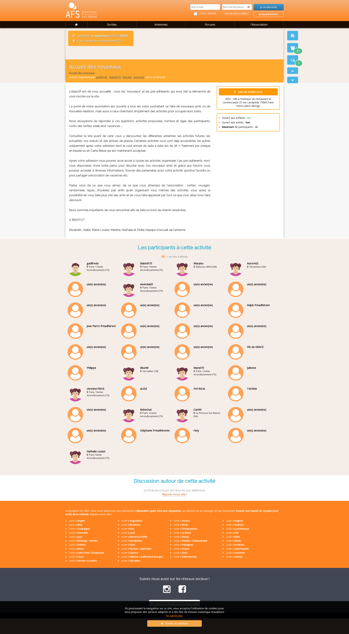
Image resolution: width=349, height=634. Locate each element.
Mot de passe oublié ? (237, 13)
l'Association (259, 25)
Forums (210, 25)
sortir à (77, 520)
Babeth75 (115, 77)
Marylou (127, 77)
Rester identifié (207, 13)
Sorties (112, 25)
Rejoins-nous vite (174, 494)
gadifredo (102, 77)
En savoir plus (174, 615)
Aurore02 (138, 77)
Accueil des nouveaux (82, 72)
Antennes (161, 25)
